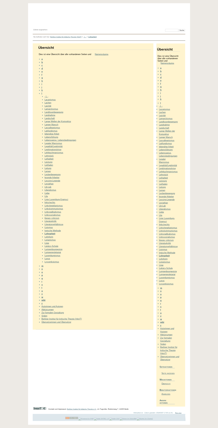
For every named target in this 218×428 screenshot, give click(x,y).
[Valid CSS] (114, 419)
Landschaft (50, 118)
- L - (84, 37)
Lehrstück (49, 156)
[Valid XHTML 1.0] (101, 419)
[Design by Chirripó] (145, 419)
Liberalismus (50, 190)
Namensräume (101, 54)
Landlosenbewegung (54, 112)
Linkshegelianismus (54, 205)
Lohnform (49, 237)
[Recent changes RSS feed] (71, 419)
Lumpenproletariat (53, 252)
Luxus (47, 258)
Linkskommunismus (54, 209)
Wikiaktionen (166, 379)
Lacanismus (50, 99)
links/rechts (50, 202)
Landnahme (50, 115)
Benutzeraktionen (167, 390)
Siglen (44, 316)
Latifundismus (51, 131)
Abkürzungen (47, 309)
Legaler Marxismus (53, 143)
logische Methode (53, 230)
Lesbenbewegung (52, 174)
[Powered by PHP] (86, 419)
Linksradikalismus (53, 212)
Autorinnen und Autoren (52, 306)
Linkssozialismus (52, 215)
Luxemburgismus (52, 255)
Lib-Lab (48, 187)
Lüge (47, 243)
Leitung (48, 168)
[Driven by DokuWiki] (128, 419)
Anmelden (166, 394)
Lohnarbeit (92, 37)
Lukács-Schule (51, 246)
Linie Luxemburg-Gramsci (56, 199)
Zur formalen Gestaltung (52, 312)
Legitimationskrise (53, 149)
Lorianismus (50, 240)
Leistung (48, 162)
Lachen (48, 103)
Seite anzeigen (168, 373)
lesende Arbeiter (52, 177)
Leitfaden (49, 165)
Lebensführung (51, 137)
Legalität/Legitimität (54, 146)
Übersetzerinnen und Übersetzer (56, 322)
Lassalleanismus (52, 127)
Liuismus (49, 227)
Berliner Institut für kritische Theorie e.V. (81, 409)
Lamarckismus (51, 109)
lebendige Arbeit (52, 134)
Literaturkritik (50, 221)
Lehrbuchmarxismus (54, 152)
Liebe (47, 193)
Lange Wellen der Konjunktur (58, 121)
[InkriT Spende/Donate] (39, 409)
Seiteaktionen (166, 367)
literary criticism (52, 218)
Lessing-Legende (52, 181)
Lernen (48, 171)
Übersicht (166, 383)
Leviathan (49, 184)
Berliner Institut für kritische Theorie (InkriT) (66, 37)
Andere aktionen (164, 401)
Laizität (48, 106)
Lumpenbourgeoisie (53, 249)
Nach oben (178, 413)
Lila (46, 196)
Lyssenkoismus (52, 262)
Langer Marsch (51, 124)
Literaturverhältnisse (54, 224)
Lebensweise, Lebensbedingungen (60, 140)
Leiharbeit (49, 159)
